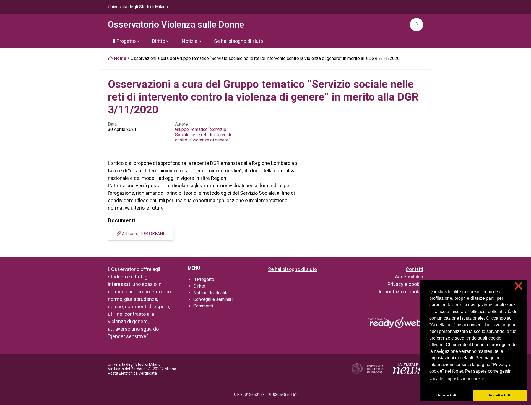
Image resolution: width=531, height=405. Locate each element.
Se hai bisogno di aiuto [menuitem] (238, 41)
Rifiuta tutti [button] (447, 395)
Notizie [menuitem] (189, 41)
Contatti (414, 269)
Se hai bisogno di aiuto (292, 269)
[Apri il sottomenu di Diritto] (167, 41)
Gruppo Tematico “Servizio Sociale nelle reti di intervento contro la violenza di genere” (204, 135)
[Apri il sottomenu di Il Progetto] (138, 41)
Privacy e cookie (405, 284)
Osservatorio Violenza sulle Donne (176, 24)
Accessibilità (409, 277)
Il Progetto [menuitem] (124, 41)
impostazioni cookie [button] (464, 378)
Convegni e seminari (213, 299)
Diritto (199, 286)
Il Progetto (203, 279)
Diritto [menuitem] (158, 41)
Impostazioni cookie (401, 291)
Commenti (203, 306)
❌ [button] (518, 285)
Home (119, 58)
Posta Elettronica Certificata (132, 373)
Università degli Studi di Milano (138, 6)
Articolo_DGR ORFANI (142, 233)
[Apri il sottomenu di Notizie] (199, 41)
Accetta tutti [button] (500, 395)
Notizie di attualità (210, 292)
